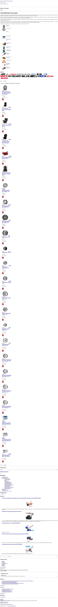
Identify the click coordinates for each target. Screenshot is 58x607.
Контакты (3, 565)
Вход (1, 567)
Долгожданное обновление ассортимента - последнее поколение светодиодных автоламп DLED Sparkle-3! (21, 498)
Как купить (3, 562)
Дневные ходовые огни (5, 477)
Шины (5, 480)
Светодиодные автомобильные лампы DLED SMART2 (12, 544)
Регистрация (4, 567)
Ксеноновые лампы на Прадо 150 (7, 590)
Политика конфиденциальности (8, 604)
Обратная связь (4, 573)
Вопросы (3, 564)
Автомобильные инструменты (9, 484)
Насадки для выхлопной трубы (9, 487)
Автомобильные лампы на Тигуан (7, 591)
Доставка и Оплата (5, 563)
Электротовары (4, 489)
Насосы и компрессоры (8, 488)
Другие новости (2, 585)
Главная (3, 561)
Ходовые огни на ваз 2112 (6, 589)
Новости (3, 494)
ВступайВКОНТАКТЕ (2, 600)
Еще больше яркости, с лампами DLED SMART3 (9, 582)
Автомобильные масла (8, 482)
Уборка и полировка (7, 485)
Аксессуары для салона (8, 483)
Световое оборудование (5, 490)
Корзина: (1, 568)
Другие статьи (2, 593)
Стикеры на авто (7, 486)
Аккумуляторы (7, 481)
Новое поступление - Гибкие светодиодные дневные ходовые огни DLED (15, 533)
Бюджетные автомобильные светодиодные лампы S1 (12, 511)
